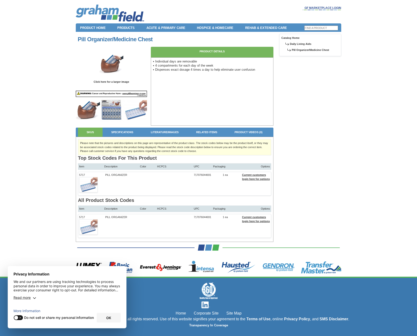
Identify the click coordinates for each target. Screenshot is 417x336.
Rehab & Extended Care (266, 28)
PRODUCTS (126, 28)
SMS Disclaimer (334, 319)
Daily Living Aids (300, 43)
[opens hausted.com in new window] (238, 267)
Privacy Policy (297, 319)
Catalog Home (290, 37)
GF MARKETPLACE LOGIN (323, 8)
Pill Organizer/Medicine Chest (310, 49)
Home (181, 313)
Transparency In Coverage (208, 325)
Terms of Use (258, 319)
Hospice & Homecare (215, 28)
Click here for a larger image (111, 81)
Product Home (93, 28)
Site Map (234, 313)
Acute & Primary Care (165, 28)
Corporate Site (206, 313)
